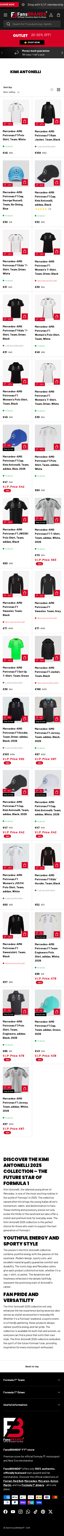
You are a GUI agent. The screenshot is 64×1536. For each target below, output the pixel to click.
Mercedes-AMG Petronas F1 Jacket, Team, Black (47, 671)
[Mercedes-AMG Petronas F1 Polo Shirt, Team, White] (16, 112)
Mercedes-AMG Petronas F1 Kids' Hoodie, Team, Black (47, 879)
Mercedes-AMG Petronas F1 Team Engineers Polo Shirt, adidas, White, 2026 (47, 952)
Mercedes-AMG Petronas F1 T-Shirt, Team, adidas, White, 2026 (48, 535)
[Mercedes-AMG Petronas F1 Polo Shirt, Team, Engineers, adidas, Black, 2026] (16, 1003)
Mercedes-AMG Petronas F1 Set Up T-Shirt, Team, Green (16, 671)
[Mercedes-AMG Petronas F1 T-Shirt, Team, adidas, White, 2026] (48, 511)
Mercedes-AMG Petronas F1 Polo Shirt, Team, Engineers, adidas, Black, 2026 (14, 1029)
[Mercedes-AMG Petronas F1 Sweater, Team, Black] (16, 584)
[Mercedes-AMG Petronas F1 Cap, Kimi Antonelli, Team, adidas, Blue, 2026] (16, 438)
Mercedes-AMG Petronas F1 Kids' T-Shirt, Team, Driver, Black (15, 332)
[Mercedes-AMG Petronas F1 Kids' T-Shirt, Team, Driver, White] (16, 243)
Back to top (32, 1366)
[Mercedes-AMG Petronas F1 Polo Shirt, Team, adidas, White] (48, 438)
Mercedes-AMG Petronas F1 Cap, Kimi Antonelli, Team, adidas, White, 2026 (48, 808)
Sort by (7, 87)
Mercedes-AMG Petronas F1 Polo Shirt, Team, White (14, 135)
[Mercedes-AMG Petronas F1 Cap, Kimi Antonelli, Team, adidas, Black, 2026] (16, 783)
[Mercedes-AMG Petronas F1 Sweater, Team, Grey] (48, 584)
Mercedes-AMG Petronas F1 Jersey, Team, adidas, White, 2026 (16, 1104)
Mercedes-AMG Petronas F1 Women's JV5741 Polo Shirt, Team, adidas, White (13, 883)
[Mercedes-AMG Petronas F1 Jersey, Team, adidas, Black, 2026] (48, 710)
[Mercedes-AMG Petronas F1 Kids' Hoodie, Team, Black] (48, 856)
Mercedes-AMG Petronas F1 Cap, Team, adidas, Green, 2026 (48, 1027)
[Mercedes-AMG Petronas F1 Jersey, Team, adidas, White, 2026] (16, 1080)
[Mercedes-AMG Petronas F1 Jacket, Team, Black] (48, 649)
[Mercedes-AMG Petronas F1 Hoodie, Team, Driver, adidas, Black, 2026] (16, 710)
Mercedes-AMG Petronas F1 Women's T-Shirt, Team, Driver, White (47, 397)
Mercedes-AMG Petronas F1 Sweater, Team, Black (12, 608)
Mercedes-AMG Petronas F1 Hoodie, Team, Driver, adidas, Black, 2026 (15, 734)
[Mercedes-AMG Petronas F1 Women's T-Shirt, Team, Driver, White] (48, 373)
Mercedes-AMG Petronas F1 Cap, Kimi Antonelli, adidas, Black (45, 198)
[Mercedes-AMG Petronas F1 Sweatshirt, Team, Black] (16, 925)
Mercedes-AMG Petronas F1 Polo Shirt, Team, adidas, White (47, 462)
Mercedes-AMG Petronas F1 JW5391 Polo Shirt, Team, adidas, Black (15, 535)
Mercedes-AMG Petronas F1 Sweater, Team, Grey (48, 607)
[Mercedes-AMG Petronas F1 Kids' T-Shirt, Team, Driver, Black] (16, 308)
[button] (58, 15)
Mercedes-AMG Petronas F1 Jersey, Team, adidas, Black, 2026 (47, 734)
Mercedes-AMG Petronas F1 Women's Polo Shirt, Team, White (47, 332)
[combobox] (32, 23)
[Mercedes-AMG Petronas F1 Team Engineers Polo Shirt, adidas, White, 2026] (48, 925)
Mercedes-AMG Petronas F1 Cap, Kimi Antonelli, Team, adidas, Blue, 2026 (16, 462)
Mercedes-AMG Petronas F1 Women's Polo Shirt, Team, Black (15, 397)
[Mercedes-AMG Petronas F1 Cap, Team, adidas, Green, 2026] (48, 1003)
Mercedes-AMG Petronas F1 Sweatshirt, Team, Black (14, 950)
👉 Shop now (32, 42)
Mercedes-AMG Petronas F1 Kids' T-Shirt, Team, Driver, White (15, 267)
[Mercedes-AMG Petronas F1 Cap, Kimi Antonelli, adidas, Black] (48, 173)
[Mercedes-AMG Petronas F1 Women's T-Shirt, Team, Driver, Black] (48, 243)
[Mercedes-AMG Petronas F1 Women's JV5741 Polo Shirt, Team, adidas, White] (16, 856)
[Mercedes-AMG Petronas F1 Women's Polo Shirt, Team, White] (48, 308)
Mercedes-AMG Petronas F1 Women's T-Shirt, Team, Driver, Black (46, 267)
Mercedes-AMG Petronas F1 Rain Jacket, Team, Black (47, 135)
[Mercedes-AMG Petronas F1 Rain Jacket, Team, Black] (48, 112)
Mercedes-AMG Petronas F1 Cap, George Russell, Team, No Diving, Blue (13, 200)
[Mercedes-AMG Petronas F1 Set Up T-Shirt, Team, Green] (16, 649)
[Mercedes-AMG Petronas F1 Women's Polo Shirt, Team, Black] (16, 373)
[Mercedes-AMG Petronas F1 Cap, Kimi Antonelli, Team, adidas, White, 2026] (48, 783)
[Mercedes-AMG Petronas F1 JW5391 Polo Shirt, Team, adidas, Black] (16, 511)
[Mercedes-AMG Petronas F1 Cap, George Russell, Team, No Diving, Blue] (16, 173)
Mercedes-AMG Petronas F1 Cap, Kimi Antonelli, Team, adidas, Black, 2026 (16, 808)
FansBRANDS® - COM (20, 1527)
